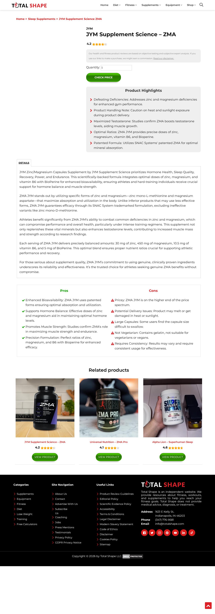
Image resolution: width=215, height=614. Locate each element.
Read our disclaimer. (163, 58)
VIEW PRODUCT (44, 457)
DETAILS (24, 162)
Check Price (104, 77)
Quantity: (93, 67)
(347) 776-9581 (164, 519)
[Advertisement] (101, 589)
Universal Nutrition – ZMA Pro (109, 442)
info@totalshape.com (169, 523)
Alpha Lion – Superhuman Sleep (172, 442)
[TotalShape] (29, 5)
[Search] (201, 5)
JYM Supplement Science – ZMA (45, 442)
